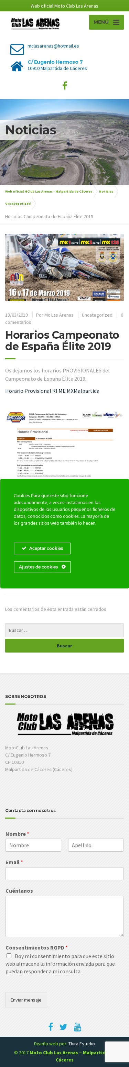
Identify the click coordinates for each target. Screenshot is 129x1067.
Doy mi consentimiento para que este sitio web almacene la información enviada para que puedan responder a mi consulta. (60, 964)
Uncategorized (97, 315)
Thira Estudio (81, 1043)
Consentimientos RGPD (37, 947)
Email (14, 862)
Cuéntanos (19, 890)
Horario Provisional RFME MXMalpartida (52, 390)
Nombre (17, 833)
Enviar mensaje (26, 1000)
